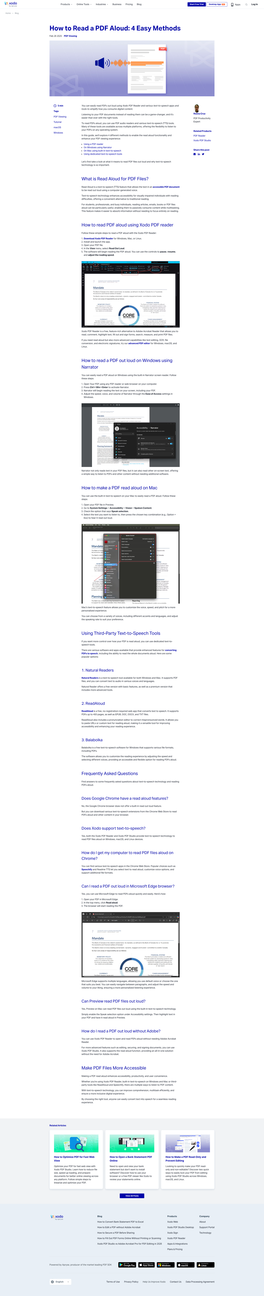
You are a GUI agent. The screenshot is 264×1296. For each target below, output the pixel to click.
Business (116, 4)
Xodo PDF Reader (176, 1238)
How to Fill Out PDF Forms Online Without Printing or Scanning (129, 1238)
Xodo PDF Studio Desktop (180, 1227)
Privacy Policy (131, 1281)
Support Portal (207, 1227)
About (202, 1221)
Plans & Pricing (174, 1249)
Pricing (129, 4)
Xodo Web (172, 1221)
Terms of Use (113, 1281)
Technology (205, 1232)
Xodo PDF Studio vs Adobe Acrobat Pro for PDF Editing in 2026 (129, 1243)
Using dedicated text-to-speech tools (103, 154)
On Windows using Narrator (98, 147)
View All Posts (132, 1196)
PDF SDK (107, 1264)
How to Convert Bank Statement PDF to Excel (120, 1221)
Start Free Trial (197, 4)
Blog (139, 4)
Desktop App (216, 4)
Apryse (65, 1264)
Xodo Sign (172, 1232)
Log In (254, 4)
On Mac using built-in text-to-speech (102, 150)
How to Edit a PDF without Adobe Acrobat (118, 1227)
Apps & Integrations (177, 1243)
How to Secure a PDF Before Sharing (115, 1232)
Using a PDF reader (93, 144)
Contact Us (175, 1281)
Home (8, 13)
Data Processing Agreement (200, 1281)
